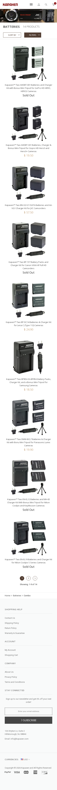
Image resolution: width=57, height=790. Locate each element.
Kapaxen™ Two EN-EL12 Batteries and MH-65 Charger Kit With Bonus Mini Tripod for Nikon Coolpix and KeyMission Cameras (28, 502)
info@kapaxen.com (19, 739)
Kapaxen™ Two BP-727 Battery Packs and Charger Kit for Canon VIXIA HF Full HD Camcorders (28, 265)
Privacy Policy (11, 677)
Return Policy (10, 628)
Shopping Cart (11, 655)
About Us (9, 672)
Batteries (17, 595)
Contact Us (10, 618)
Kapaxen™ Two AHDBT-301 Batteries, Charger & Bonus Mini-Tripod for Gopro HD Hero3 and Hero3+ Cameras (28, 148)
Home (8, 595)
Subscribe (29, 720)
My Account (10, 650)
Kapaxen (25, 768)
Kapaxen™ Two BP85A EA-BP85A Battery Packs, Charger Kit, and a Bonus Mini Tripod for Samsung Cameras (28, 382)
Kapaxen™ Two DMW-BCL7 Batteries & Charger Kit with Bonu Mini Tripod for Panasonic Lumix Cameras (28, 442)
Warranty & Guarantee (15, 633)
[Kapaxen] (10, 4)
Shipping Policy (12, 623)
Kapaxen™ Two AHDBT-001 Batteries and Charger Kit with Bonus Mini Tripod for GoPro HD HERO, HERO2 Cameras (28, 88)
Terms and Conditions (15, 682)
